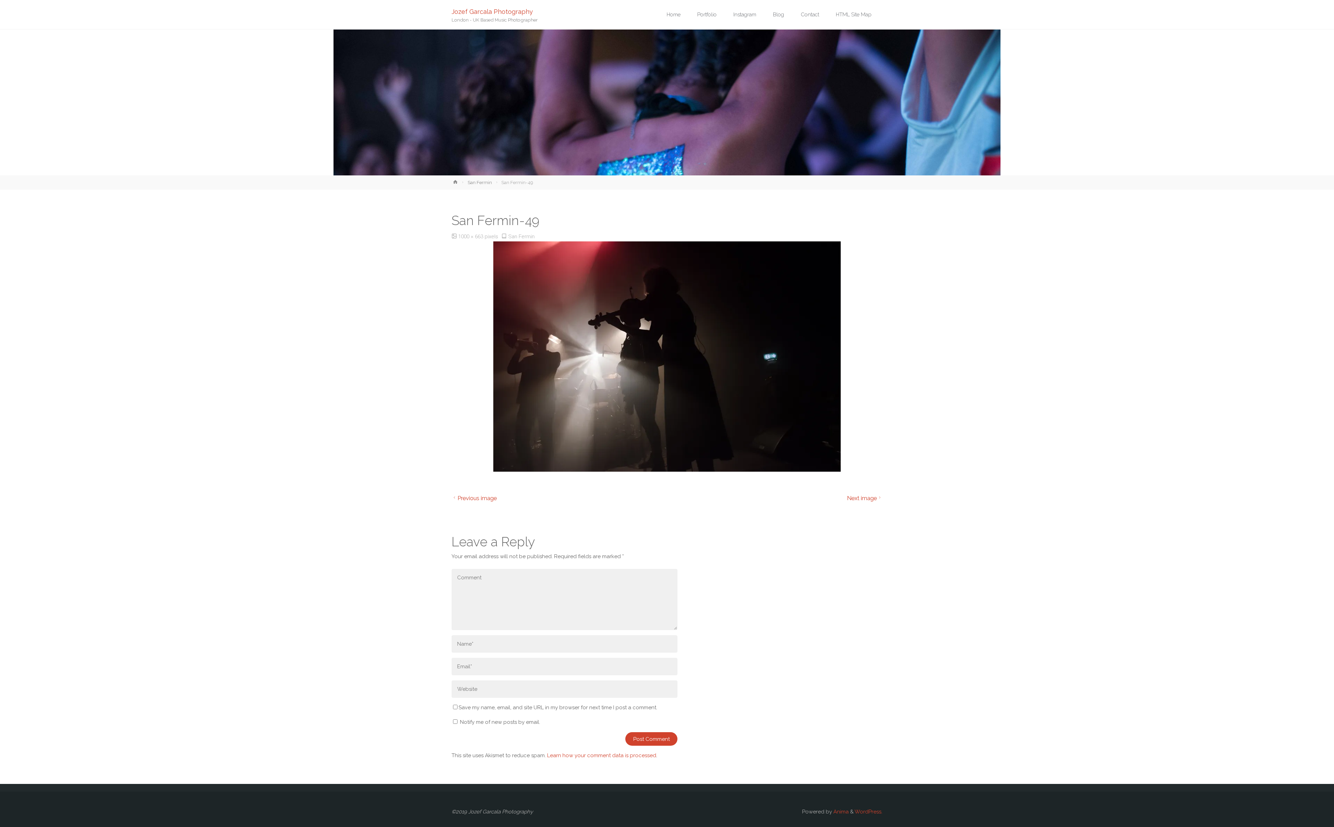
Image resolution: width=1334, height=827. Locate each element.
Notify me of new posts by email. (500, 722)
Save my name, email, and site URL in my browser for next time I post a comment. (558, 707)
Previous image (477, 498)
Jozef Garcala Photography (492, 11)
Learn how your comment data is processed (601, 755)
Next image (862, 498)
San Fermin (480, 182)
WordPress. (868, 812)
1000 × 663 (471, 236)
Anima (840, 812)
